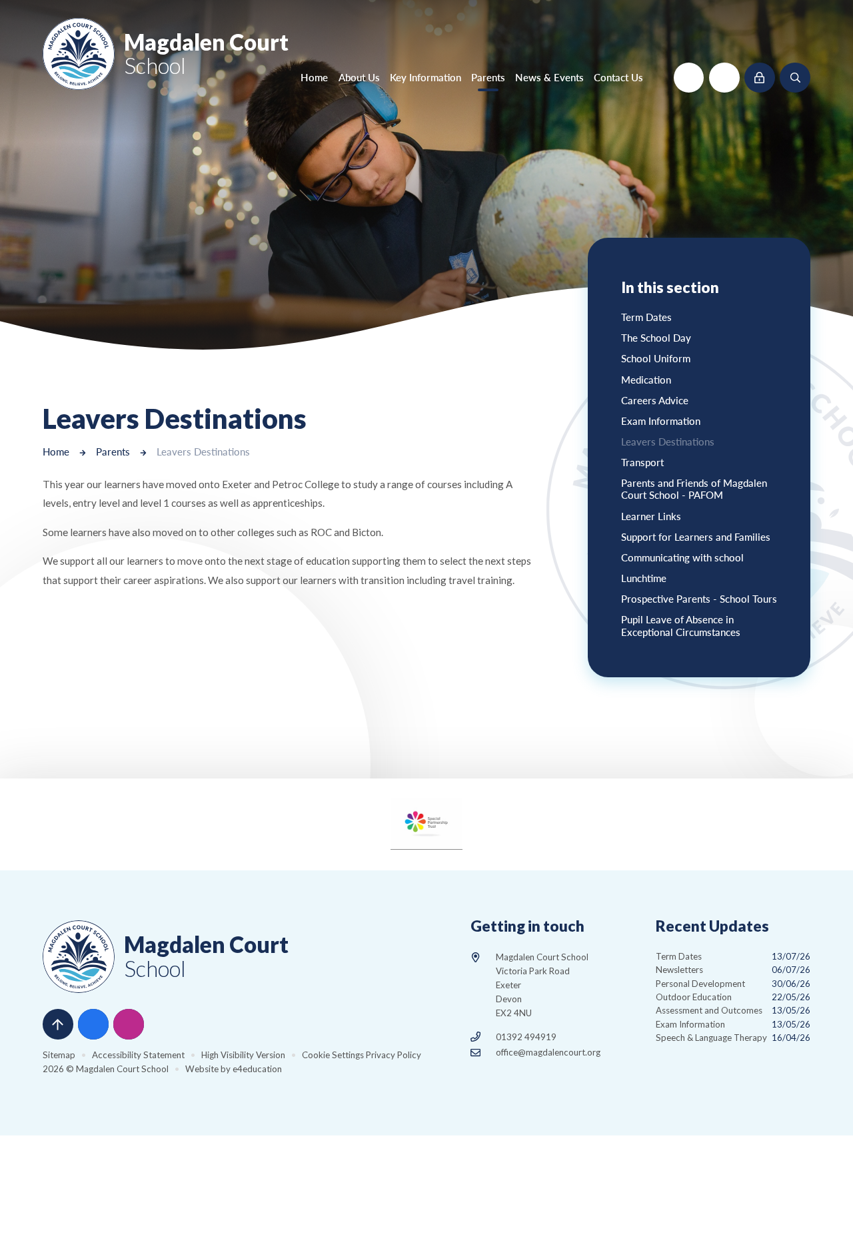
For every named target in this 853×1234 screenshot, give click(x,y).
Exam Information (733, 1024)
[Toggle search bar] (795, 78)
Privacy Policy (393, 1055)
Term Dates (733, 956)
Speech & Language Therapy (733, 1037)
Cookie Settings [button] (333, 1055)
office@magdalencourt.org (548, 1052)
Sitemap (59, 1055)
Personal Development (733, 983)
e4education (257, 1069)
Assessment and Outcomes (733, 1010)
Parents (113, 452)
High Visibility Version (243, 1055)
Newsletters (733, 969)
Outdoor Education (733, 997)
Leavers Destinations (203, 452)
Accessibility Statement (138, 1055)
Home (56, 452)
